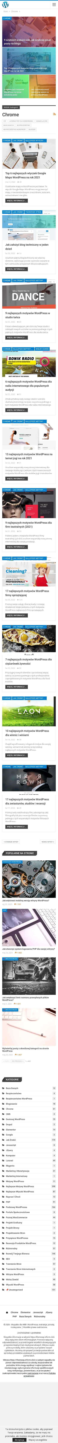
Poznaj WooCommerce (16, 1217)
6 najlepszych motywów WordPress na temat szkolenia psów (14, 92)
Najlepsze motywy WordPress (36, 280)
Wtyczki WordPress (15, 1285)
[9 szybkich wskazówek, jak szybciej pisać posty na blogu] (29, 31)
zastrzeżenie (32, 1373)
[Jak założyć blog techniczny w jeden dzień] (29, 225)
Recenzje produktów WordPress (21, 1243)
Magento (10, 1166)
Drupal (9, 1124)
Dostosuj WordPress (15, 1119)
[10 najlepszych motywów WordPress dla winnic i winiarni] (29, 711)
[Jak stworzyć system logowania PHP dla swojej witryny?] (29, 927)
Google (9, 1135)
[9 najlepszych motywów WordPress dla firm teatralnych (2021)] (29, 503)
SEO (8, 1259)
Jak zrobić (18, 141)
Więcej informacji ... (16, 201)
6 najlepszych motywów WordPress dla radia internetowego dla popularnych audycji (28, 385)
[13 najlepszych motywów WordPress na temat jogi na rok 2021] (29, 435)
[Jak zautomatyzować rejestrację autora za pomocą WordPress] (42, 86)
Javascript (11, 1145)
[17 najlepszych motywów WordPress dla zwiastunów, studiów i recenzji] (29, 780)
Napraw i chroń (13, 1197)
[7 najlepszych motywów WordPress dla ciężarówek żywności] (29, 640)
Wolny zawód (42, 349)
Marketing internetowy (16, 1176)
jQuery (9, 1150)
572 (4, 121)
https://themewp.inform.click (42, 1337)
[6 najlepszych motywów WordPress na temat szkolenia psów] (15, 86)
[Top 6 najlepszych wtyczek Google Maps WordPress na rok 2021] (29, 154)
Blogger (32, 129)
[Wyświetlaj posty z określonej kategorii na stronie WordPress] (29, 1027)
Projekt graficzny (14, 1222)
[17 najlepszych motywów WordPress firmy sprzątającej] (29, 572)
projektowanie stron (15, 1233)
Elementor (11, 1129)
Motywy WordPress (15, 1181)
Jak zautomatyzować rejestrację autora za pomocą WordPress (40, 92)
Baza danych (8, 125)
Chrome (7, 18)
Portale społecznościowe (18, 1212)
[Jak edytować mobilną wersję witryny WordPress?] (29, 879)
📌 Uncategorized (10, 959)
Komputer (10, 1155)
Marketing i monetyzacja (17, 1171)
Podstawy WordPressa (12, 862)
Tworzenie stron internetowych (20, 1269)
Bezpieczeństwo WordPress (14, 129)
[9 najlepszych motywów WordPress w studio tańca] (29, 294)
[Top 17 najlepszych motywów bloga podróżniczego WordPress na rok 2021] (29, 61)
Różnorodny (11, 1248)
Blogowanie (11, 1104)
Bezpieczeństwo (23, 125)
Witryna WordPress (15, 1274)
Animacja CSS (41, 121)
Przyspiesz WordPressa (17, 1238)
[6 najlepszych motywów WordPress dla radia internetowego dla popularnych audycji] (29, 362)
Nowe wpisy (47, 842)
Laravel (9, 1160)
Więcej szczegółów (38, 1440)
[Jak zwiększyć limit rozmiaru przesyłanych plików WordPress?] (29, 976)
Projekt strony (12, 1228)
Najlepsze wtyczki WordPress (36, 141)
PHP (4, 910)
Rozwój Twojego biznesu (17, 1253)
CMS (8, 1114)
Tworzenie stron (33, 212)
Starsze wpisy (11, 842)
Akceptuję (19, 1439)
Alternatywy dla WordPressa (21, 121)
